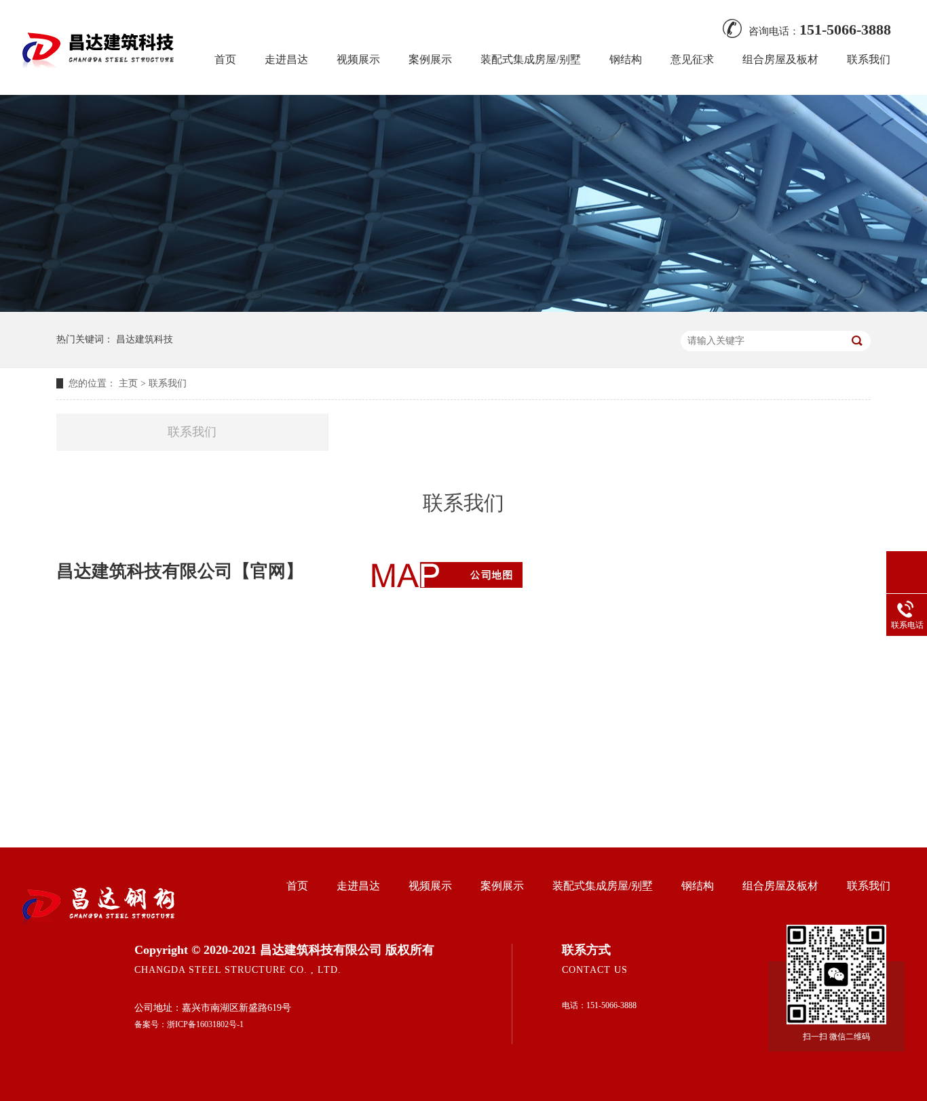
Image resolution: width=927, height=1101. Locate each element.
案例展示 (430, 59)
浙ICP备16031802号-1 (205, 1024)
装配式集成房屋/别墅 (530, 59)
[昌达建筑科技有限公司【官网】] (100, 77)
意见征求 (692, 59)
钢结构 (625, 59)
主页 (128, 383)
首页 (225, 59)
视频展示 (358, 59)
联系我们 (868, 59)
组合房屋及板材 (780, 59)
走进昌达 (286, 59)
